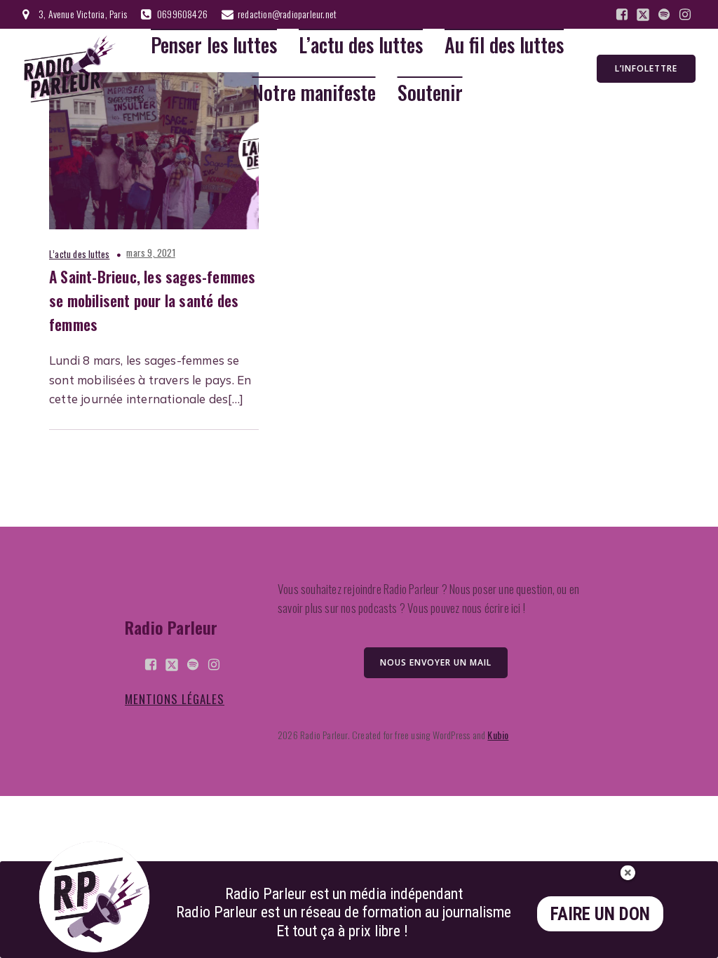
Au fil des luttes (504, 45)
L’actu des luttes (361, 45)
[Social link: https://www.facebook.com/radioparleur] (621, 14)
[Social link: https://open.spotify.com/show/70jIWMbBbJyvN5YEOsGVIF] (664, 14)
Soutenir (430, 93)
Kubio (497, 734)
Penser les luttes (214, 45)
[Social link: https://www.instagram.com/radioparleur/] (685, 14)
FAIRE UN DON (600, 914)
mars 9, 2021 (150, 252)
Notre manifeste (314, 93)
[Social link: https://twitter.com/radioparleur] (642, 14)
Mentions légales (174, 699)
